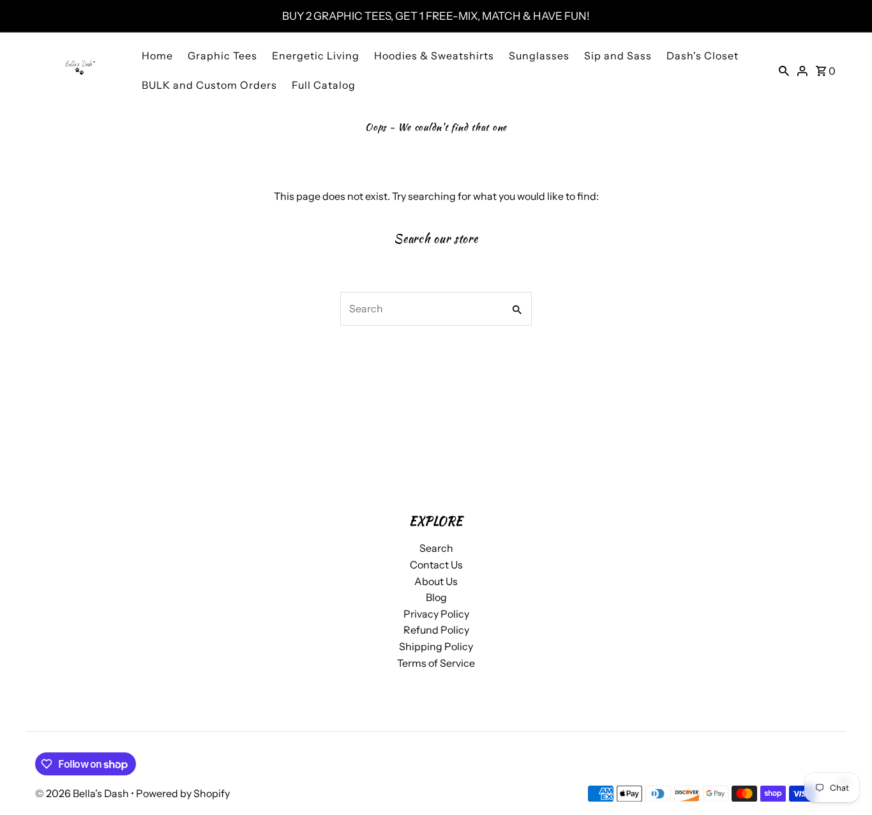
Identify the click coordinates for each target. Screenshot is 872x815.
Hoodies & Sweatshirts (434, 55)
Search (436, 548)
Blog (436, 597)
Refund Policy (436, 629)
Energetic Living (315, 55)
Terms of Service (436, 662)
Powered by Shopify (183, 793)
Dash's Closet (702, 55)
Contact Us (436, 564)
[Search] (784, 69)
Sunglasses (539, 55)
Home (157, 55)
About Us (436, 581)
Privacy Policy (436, 613)
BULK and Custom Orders (209, 85)
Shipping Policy (436, 646)
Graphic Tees (222, 55)
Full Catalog (324, 85)
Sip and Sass (618, 55)
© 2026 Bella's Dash (83, 793)
